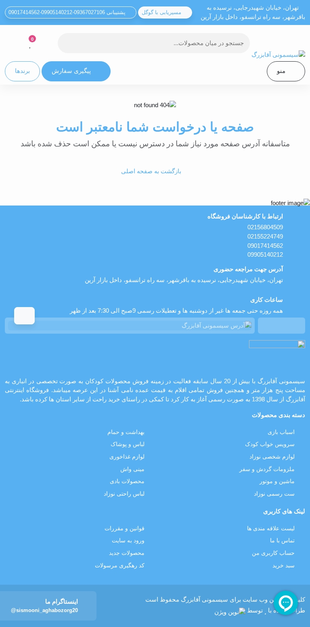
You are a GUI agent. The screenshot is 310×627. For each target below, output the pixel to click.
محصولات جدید (127, 553)
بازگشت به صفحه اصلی (151, 171)
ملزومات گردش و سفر (267, 469)
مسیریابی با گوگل (162, 12)
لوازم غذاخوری (127, 457)
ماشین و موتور (277, 481)
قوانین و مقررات (125, 528)
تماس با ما (282, 541)
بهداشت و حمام (126, 432)
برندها (22, 70)
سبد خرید (283, 566)
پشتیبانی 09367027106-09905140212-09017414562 (67, 12)
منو (281, 70)
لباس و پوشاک (128, 444)
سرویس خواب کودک (270, 444)
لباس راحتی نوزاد (124, 494)
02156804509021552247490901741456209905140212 (265, 241)
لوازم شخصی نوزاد (272, 457)
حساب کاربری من (273, 553)
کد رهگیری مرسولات (120, 566)
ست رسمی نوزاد (274, 494)
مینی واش (132, 469)
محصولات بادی (127, 481)
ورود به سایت (128, 541)
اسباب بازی (281, 432)
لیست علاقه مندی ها (271, 528)
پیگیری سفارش (71, 70)
